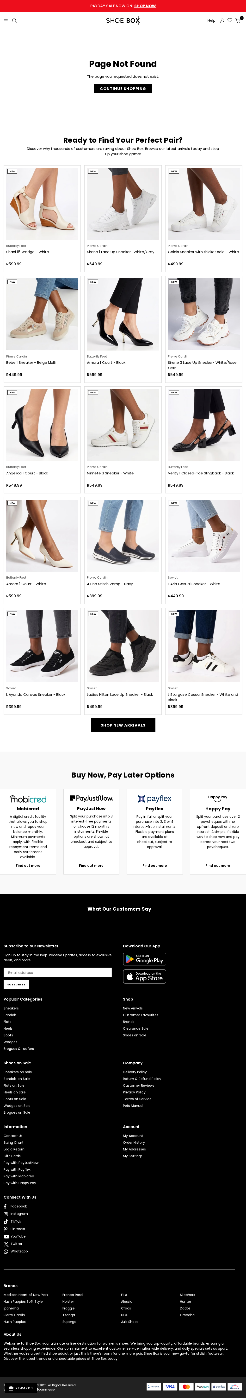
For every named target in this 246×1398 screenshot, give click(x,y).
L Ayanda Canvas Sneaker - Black (35, 694)
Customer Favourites (140, 1015)
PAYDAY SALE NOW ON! (123, 6)
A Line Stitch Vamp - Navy (110, 583)
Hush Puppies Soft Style (23, 1301)
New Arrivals (133, 1008)
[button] (237, 20)
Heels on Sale (15, 1092)
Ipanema (11, 1308)
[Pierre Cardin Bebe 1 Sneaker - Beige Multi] (42, 314)
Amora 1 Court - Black (106, 362)
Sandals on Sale (17, 1078)
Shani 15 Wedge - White (27, 251)
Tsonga (68, 1315)
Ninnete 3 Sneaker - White (110, 473)
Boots (8, 1035)
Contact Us (13, 1135)
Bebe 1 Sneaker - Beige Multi (31, 362)
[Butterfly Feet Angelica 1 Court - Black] (42, 425)
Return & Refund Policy (142, 1078)
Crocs (126, 1308)
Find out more (28, 865)
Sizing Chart (14, 1142)
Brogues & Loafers (19, 1048)
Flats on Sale (14, 1085)
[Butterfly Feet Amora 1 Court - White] (42, 536)
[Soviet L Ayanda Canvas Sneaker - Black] (42, 646)
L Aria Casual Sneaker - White (194, 583)
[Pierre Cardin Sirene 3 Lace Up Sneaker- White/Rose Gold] (204, 314)
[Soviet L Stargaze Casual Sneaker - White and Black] (204, 646)
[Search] (14, 20)
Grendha (187, 1315)
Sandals (10, 1015)
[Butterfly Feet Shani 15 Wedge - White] (42, 204)
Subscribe (16, 984)
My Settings (132, 1156)
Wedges (10, 1042)
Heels (8, 1028)
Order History (134, 1142)
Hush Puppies (15, 1321)
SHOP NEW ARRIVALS (123, 725)
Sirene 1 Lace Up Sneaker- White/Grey (120, 251)
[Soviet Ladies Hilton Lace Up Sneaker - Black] (123, 646)
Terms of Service (137, 1099)
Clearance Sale (135, 1028)
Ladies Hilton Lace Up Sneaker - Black (120, 694)
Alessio (126, 1301)
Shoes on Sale (134, 1035)
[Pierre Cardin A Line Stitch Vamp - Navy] (123, 536)
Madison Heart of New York (26, 1294)
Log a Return (14, 1149)
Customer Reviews (138, 1085)
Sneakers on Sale (18, 1072)
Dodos (185, 1308)
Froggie (68, 1308)
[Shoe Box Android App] (144, 961)
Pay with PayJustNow (21, 1162)
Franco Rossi (72, 1294)
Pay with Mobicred (19, 1176)
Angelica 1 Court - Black (27, 473)
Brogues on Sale (17, 1112)
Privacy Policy (134, 1092)
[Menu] (5, 20)
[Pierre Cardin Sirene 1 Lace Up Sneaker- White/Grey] (123, 204)
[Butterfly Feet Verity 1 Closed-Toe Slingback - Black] (204, 425)
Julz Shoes (129, 1321)
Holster (68, 1301)
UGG (125, 1315)
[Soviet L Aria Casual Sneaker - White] (204, 536)
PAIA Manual (133, 1105)
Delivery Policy (135, 1072)
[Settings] (222, 20)
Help (211, 20)
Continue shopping (123, 88)
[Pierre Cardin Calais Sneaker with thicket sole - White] (204, 204)
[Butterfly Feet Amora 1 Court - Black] (123, 314)
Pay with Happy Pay (20, 1183)
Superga (69, 1321)
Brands (128, 1021)
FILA (124, 1294)
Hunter (185, 1301)
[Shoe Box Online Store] (123, 20)
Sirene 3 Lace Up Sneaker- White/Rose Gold (202, 365)
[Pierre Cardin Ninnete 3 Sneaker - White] (123, 425)
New (12, 171)
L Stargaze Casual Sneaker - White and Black (203, 697)
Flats (7, 1021)
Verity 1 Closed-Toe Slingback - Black (201, 473)
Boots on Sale (15, 1099)
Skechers (187, 1294)
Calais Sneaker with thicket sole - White (203, 251)
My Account (133, 1135)
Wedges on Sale (17, 1105)
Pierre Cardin (14, 1315)
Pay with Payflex (17, 1169)
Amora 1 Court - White (26, 583)
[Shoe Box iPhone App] (144, 980)
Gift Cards (12, 1156)
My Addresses (134, 1149)
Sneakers (11, 1008)
